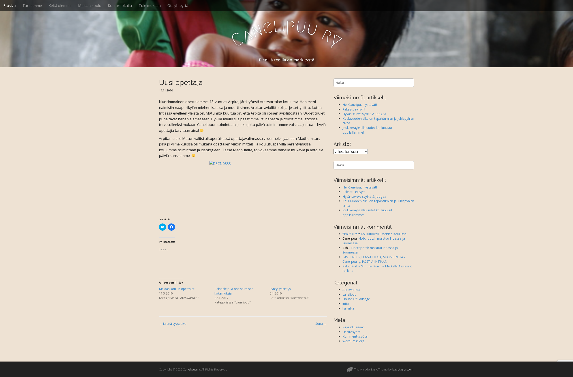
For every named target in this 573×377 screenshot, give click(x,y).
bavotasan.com (402, 369)
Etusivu (9, 5)
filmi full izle (350, 234)
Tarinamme (32, 5)
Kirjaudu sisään (353, 327)
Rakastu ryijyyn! (353, 109)
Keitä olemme (60, 5)
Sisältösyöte (351, 332)
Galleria (347, 271)
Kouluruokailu (120, 5)
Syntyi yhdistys (280, 289)
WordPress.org (353, 341)
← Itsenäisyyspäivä (172, 323)
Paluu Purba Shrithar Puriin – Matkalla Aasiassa (376, 266)
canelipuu (349, 294)
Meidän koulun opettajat (177, 289)
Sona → (321, 323)
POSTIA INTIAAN (374, 261)
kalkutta (348, 308)
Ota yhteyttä (177, 5)
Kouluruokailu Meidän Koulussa (383, 234)
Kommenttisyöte (355, 336)
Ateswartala (351, 290)
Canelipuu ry (191, 369)
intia (345, 303)
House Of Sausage (356, 299)
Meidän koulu (89, 5)
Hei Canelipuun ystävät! (359, 104)
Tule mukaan (150, 5)
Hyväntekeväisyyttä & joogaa (364, 114)
